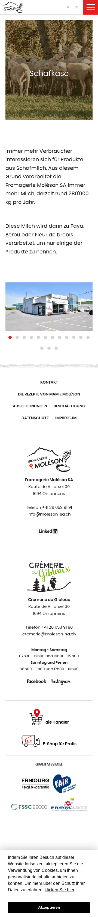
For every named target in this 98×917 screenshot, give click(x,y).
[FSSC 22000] (29, 806)
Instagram (61, 681)
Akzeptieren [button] (49, 907)
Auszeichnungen (30, 406)
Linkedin (49, 531)
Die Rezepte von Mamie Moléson (49, 394)
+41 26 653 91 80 (57, 627)
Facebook (37, 681)
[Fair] (64, 783)
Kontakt (49, 382)
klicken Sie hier (59, 890)
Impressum (65, 418)
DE (77, 7)
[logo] (13, 7)
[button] (10, 337)
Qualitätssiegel (49, 764)
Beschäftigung (69, 406)
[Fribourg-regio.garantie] (35, 783)
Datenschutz (35, 418)
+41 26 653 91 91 (57, 508)
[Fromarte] (69, 806)
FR (67, 7)
